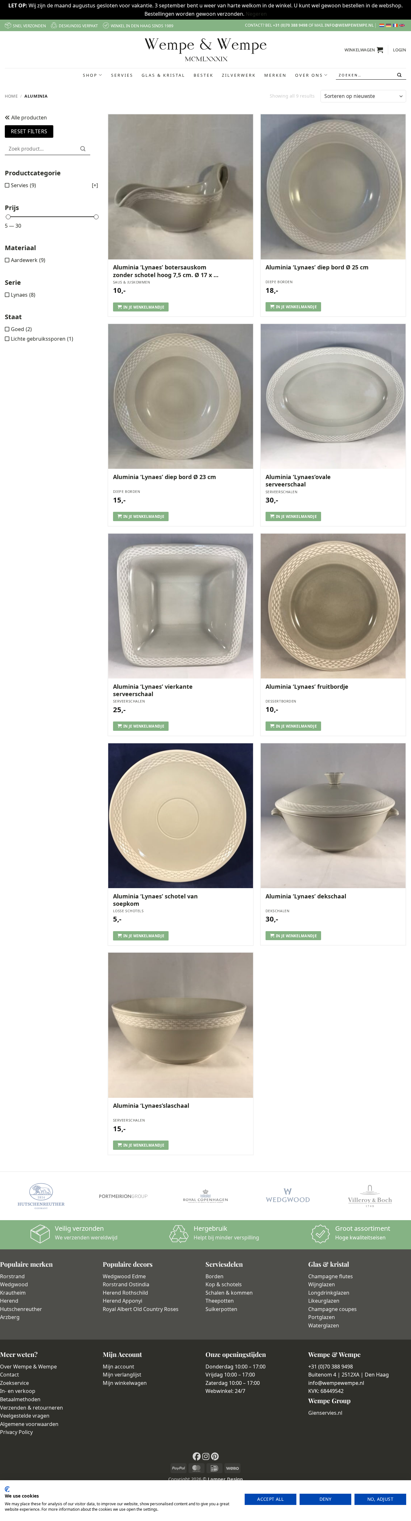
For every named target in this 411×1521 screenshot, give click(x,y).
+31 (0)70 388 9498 (290, 25)
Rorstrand (12, 1276)
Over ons (309, 75)
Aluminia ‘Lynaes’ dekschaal (306, 896)
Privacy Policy (16, 1432)
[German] (389, 25)
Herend (9, 1300)
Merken (275, 75)
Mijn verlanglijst (122, 1374)
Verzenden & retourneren (31, 1407)
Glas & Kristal (163, 75)
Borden (214, 1276)
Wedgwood (14, 1284)
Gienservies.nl (325, 1412)
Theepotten (220, 1300)
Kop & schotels (224, 1284)
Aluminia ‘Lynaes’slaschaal (151, 1105)
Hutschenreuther (21, 1309)
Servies (122, 75)
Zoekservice (14, 1382)
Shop (90, 75)
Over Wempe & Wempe (28, 1366)
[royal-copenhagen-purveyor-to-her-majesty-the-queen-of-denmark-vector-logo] (205, 1196)
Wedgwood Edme (124, 1276)
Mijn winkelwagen (125, 1382)
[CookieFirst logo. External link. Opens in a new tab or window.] (7, 1489)
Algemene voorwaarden (29, 1424)
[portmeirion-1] (123, 1196)
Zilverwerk (239, 75)
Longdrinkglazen (328, 1292)
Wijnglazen (321, 1284)
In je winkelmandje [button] (143, 307)
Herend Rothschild (125, 1292)
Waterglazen (323, 1325)
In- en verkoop (17, 1390)
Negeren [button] (256, 13)
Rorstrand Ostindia (126, 1284)
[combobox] (371, 75)
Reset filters (29, 131)
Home (11, 96)
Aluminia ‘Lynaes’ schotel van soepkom (155, 900)
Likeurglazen (323, 1300)
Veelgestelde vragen (24, 1415)
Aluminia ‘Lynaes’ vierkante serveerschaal (153, 690)
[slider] (8, 216)
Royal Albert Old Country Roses (141, 1309)
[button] (364, 50)
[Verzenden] (400, 75)
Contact (9, 1374)
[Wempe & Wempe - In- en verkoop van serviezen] (206, 50)
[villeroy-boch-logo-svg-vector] (370, 1196)
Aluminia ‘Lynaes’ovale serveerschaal (298, 480)
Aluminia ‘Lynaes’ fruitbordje (307, 686)
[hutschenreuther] (41, 1196)
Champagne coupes (332, 1309)
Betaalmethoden (20, 1399)
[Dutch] (382, 25)
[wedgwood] (288, 1196)
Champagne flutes (330, 1276)
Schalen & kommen (229, 1292)
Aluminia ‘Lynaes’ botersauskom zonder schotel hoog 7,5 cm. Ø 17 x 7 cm (165, 271)
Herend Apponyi (122, 1300)
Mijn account (118, 1366)
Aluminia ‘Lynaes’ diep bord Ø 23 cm (164, 477)
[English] (402, 25)
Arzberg (10, 1317)
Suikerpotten (221, 1309)
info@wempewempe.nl (349, 25)
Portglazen (321, 1317)
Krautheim (13, 1292)
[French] (396, 25)
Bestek (204, 75)
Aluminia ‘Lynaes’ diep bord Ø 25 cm (317, 267)
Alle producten (28, 117)
